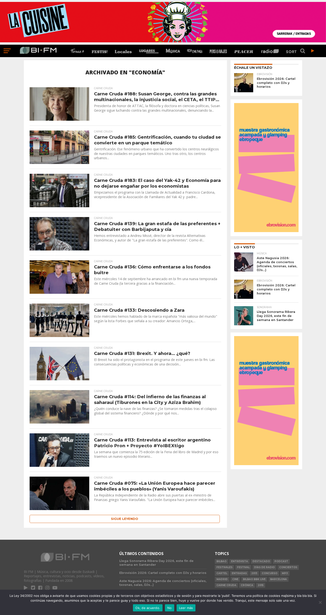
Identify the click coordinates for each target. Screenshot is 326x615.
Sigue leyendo (124, 519)
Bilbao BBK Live (254, 579)
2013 (254, 573)
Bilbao (221, 561)
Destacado (261, 561)
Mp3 (285, 573)
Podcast (281, 561)
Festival (243, 567)
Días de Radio (264, 567)
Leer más (186, 608)
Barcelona (278, 579)
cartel (221, 573)
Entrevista (239, 561)
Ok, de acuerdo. (147, 608)
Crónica (247, 585)
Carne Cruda (226, 585)
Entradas (239, 573)
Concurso (269, 573)
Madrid (222, 579)
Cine (235, 579)
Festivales (224, 567)
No (169, 608)
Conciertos (288, 567)
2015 (260, 585)
